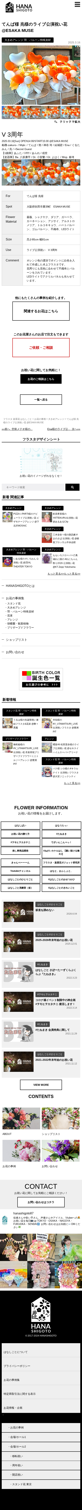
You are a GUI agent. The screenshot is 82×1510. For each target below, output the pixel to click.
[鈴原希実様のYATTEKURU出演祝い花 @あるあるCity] (47, 521)
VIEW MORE (41, 1084)
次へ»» (63, 429)
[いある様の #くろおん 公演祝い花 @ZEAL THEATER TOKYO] (7, 566)
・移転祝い (16, 1456)
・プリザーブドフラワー (19, 627)
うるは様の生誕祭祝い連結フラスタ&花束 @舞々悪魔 (26, 724)
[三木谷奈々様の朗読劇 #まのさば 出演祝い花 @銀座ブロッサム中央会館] (47, 541)
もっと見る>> (55, 573)
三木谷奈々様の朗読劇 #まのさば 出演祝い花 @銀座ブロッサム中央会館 (66, 538)
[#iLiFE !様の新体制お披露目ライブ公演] (13, 1274)
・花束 (9, 615)
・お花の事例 (16, 1427)
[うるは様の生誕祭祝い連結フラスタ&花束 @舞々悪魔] (7, 727)
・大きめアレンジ (15, 607)
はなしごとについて (16, 1351)
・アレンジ (11, 619)
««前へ (17, 429)
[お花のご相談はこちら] (41, 383)
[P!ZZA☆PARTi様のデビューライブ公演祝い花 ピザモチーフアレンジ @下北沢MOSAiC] (7, 521)
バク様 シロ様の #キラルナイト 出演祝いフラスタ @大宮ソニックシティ (66, 772)
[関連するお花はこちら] (41, 319)
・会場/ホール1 (17, 1437)
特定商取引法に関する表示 (20, 1393)
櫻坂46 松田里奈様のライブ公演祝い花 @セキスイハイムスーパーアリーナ (66, 748)
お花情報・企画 (13, 1407)
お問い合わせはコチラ (41, 1202)
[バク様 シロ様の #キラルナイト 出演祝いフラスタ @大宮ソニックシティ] (47, 776)
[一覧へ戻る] (41, 403)
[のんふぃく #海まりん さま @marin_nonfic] (68, 1247)
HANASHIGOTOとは (20, 585)
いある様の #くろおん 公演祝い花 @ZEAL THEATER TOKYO (26, 562)
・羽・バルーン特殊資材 (19, 611)
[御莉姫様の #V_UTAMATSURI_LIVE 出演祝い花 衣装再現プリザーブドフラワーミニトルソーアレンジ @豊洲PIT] (7, 751)
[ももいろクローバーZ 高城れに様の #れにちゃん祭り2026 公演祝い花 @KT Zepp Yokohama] (47, 562)
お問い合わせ (15, 652)
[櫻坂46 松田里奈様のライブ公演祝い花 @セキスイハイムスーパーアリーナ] (47, 751)
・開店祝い (16, 1474)
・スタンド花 (13, 603)
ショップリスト (16, 639)
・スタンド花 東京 (21, 1484)
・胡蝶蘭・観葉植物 (17, 623)
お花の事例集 (15, 598)
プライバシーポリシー (17, 1365)
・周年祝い (16, 1465)
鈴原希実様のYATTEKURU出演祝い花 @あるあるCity (65, 518)
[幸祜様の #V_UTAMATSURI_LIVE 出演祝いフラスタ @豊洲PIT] (47, 727)
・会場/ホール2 (17, 1446)
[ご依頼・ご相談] (41, 356)
